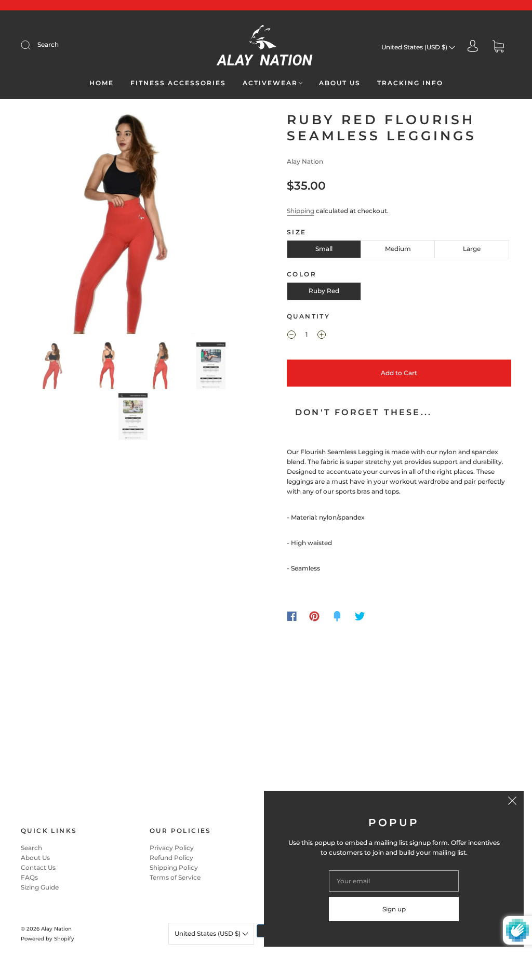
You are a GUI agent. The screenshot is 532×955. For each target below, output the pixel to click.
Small (323, 249)
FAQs (29, 877)
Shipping (300, 211)
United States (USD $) (415, 47)
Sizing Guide (40, 887)
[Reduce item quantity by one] (291, 335)
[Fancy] (337, 616)
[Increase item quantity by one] (321, 335)
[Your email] (394, 881)
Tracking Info (410, 83)
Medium (398, 249)
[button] (44, 225)
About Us (340, 83)
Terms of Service (175, 877)
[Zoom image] (133, 225)
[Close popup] (512, 802)
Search (48, 44)
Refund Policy (171, 857)
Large (472, 249)
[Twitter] (360, 616)
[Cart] (498, 47)
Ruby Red (324, 291)
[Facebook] (292, 616)
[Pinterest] (314, 616)
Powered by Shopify (47, 938)
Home (101, 83)
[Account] (472, 47)
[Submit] (32, 44)
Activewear (270, 83)
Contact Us (38, 867)
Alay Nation (305, 161)
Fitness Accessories (178, 83)
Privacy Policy (172, 848)
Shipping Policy (174, 867)
